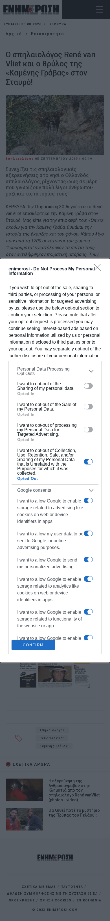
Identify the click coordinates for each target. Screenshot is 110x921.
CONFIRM (33, 645)
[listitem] (55, 371)
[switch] (88, 386)
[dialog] (55, 460)
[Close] (99, 269)
